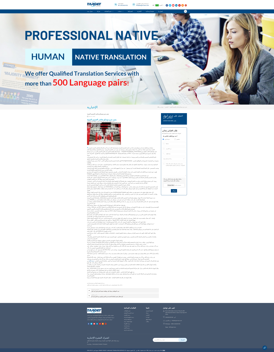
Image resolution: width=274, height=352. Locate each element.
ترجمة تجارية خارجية (128, 330)
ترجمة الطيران (127, 315)
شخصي (178, 139)
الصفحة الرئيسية (149, 310)
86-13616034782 (123, 5)
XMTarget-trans (172, 327)
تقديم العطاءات (127, 310)
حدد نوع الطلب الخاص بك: (170, 136)
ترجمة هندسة (127, 325)
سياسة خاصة (157, 350)
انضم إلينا (130, 11)
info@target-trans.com (142, 5)
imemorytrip (95, 344)
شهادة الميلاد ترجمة (128, 321)
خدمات (120, 11)
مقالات (147, 321)
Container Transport (102, 344)
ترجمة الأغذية (127, 328)
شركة (98, 11)
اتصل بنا (160, 11)
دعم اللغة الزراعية (128, 319)
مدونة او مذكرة (150, 11)
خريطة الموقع (149, 319)
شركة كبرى (167, 139)
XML (147, 350)
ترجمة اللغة (92, 261)
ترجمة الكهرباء (127, 323)
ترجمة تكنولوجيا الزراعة (129, 317)
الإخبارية (139, 11)
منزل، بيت (90, 11)
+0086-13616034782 (175, 323)
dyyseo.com (143, 350)
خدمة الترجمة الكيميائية (129, 313)
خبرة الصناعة (108, 11)
